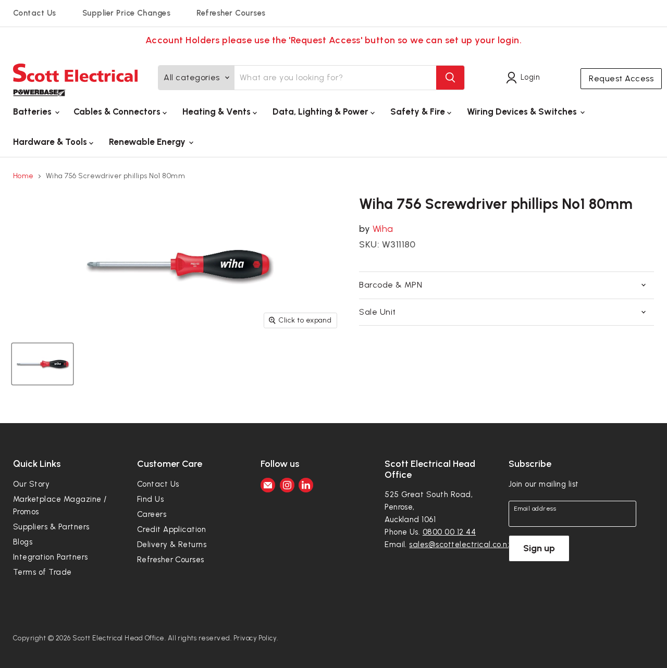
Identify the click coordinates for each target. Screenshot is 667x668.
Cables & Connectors (118, 111)
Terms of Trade (42, 572)
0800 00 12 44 (449, 532)
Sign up (539, 548)
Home (23, 176)
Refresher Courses (230, 13)
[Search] (450, 78)
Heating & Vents (217, 111)
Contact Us (34, 13)
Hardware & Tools (51, 142)
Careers (151, 514)
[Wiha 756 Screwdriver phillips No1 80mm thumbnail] (42, 364)
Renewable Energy (148, 142)
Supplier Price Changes (126, 13)
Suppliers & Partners (51, 526)
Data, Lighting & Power (321, 111)
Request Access (621, 78)
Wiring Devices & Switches (523, 111)
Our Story (31, 484)
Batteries (33, 111)
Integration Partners (50, 557)
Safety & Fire (418, 111)
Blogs (22, 542)
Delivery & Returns (172, 544)
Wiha (383, 228)
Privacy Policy (255, 638)
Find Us (150, 499)
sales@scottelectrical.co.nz (460, 544)
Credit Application (171, 529)
